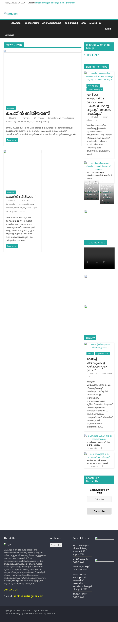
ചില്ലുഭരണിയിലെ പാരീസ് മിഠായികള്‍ (92, 187)
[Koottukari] (6, 23)
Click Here (91, 55)
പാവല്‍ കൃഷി (79, 558)
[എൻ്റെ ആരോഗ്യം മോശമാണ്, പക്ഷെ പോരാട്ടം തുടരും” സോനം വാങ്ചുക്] (99, 73)
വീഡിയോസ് (95, 22)
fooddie (70, 118)
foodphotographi (13, 121)
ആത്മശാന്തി (78, 593)
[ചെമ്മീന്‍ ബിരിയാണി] (42, 51)
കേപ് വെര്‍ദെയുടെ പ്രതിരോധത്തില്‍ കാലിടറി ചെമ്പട (99, 175)
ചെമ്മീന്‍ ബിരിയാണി (28, 113)
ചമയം (90, 353)
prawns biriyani (18, 211)
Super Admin (107, 373)
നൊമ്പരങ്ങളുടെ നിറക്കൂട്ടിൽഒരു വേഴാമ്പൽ (55, 2)
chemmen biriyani (26, 204)
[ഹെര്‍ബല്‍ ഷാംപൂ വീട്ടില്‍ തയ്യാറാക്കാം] (98, 435)
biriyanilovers (53, 118)
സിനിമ (107, 28)
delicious (9, 207)
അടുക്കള (10, 108)
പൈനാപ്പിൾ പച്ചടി (81, 566)
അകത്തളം (16, 22)
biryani (63, 118)
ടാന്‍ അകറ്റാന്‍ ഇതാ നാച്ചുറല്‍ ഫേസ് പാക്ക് (97, 461)
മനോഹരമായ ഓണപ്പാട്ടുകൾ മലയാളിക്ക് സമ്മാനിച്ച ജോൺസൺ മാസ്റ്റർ (82, 580)
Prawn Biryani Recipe (42, 121)
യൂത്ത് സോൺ (32, 22)
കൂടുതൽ (9, 35)
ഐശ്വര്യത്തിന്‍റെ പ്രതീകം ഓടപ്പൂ (106, 190)
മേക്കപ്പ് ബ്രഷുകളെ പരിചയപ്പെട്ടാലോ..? (96, 364)
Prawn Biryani (26, 121)
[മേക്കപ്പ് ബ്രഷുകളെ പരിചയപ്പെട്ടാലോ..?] (99, 344)
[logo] (7, 544)
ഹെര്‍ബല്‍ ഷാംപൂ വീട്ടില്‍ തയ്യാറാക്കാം (98, 443)
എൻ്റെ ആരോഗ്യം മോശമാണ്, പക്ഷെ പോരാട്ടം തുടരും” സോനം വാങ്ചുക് (98, 104)
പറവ (83, 22)
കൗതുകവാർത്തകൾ (51, 22)
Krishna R (26, 118)
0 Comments (38, 118)
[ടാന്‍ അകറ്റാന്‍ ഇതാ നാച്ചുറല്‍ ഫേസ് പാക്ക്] (98, 454)
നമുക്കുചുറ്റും (93, 85)
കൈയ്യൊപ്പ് (71, 22)
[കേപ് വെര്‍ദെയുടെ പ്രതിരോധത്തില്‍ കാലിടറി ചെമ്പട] (98, 163)
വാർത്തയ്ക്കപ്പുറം (95, 89)
